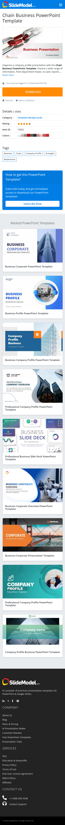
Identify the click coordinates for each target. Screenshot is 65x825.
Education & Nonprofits (14, 760)
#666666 (31, 135)
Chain (18, 153)
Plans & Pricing (10, 724)
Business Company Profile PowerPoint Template (32, 360)
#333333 (34, 135)
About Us (7, 715)
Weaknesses (9, 159)
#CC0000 (28, 135)
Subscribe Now (33, 204)
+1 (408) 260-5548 (18, 798)
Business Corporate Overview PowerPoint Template (29, 507)
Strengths (50, 153)
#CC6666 (44, 135)
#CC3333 (47, 135)
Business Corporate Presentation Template (29, 555)
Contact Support (18, 804)
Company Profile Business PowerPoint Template (32, 652)
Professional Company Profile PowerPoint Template (28, 408)
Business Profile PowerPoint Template (26, 313)
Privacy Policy (9, 764)
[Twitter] (8, 701)
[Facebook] (13, 701)
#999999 (25, 135)
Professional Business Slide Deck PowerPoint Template (30, 458)
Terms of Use (9, 769)
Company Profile (33, 153)
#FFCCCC (41, 135)
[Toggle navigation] (57, 4)
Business (8, 153)
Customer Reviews (12, 732)
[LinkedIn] (3, 701)
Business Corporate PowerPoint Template (29, 266)
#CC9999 (38, 135)
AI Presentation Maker (14, 728)
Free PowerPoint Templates (16, 737)
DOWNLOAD (33, 92)
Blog (4, 719)
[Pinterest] (18, 701)
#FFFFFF (19, 135)
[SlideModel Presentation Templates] (19, 4)
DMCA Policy (8, 778)
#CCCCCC (22, 135)
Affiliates (7, 782)
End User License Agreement (17, 773)
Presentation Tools (12, 741)
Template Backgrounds (30, 117)
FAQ (4, 756)
